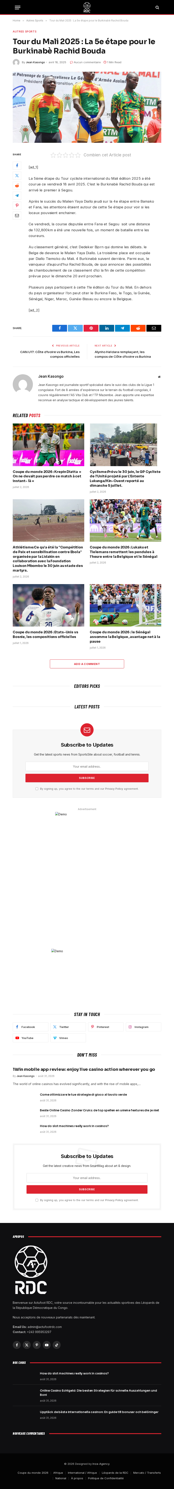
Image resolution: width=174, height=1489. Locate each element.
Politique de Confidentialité (106, 1478)
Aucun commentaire (87, 62)
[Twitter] (17, 176)
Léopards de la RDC (115, 1472)
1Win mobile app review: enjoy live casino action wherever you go (84, 1069)
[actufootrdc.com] (87, 7)
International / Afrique (82, 1472)
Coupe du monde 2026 (33, 1472)
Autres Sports (24, 31)
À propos (77, 1478)
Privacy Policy (114, 788)
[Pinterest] (17, 206)
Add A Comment (87, 664)
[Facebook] (17, 166)
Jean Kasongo (35, 62)
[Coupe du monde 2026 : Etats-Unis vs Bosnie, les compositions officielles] (48, 605)
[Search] (157, 7)
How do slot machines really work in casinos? (74, 1126)
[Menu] (17, 7)
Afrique (58, 1472)
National (60, 1478)
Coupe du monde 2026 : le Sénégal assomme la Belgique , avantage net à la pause (125, 637)
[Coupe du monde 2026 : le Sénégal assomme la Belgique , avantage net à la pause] (125, 605)
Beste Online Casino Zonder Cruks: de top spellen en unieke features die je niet (99, 1110)
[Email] (17, 216)
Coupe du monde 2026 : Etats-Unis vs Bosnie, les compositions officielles (45, 634)
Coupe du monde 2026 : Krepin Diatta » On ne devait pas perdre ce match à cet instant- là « (47, 476)
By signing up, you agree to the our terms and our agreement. (89, 788)
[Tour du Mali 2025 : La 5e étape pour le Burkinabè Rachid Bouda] (87, 107)
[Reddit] (17, 186)
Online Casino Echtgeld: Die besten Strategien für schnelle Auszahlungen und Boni (98, 1393)
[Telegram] (17, 196)
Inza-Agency (101, 1463)
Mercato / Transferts (147, 1472)
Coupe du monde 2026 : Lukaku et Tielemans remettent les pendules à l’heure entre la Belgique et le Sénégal (123, 552)
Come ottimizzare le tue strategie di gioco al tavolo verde (83, 1094)
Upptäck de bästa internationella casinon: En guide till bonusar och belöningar (99, 1412)
